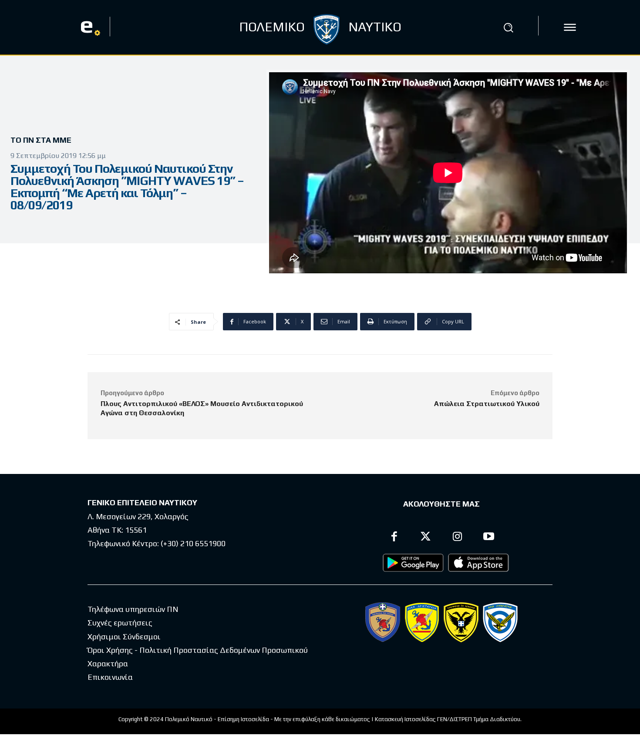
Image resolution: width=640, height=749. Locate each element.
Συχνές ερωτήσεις (120, 622)
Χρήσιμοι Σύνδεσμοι (124, 636)
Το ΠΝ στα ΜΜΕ (40, 139)
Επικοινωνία (110, 677)
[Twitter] (426, 537)
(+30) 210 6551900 (193, 543)
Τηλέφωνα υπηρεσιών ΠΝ (133, 609)
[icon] (570, 27)
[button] (508, 27)
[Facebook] (394, 537)
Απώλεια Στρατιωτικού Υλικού (486, 404)
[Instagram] (457, 537)
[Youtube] (489, 537)
